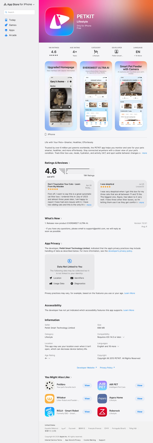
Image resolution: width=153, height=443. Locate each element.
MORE (89, 205)
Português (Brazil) (119, 428)
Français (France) (94, 428)
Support (102, 440)
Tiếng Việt (133, 428)
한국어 (106, 428)
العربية (63, 428)
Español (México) (51, 428)
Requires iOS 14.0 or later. (109, 337)
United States (50, 425)
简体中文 (82, 428)
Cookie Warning (90, 440)
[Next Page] (150, 52)
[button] (19, 20)
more (144, 153)
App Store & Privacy (73, 440)
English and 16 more (106, 346)
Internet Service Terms (53, 440)
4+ (46, 358)
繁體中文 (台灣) (50, 431)
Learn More (129, 293)
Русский (72, 428)
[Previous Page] (42, 52)
